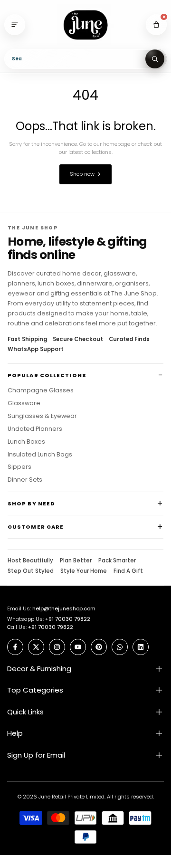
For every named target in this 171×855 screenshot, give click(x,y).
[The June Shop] (85, 25)
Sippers (19, 467)
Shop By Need (31, 503)
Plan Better (76, 561)
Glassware (24, 403)
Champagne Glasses (41, 390)
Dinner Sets (25, 480)
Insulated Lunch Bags (40, 454)
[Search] (154, 58)
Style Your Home (83, 571)
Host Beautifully (30, 561)
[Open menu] (14, 24)
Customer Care (36, 527)
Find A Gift (128, 571)
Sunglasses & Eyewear (42, 416)
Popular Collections (47, 375)
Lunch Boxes (26, 442)
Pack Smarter (117, 561)
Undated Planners (35, 429)
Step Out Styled (31, 571)
